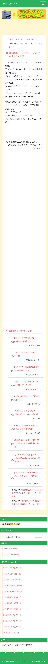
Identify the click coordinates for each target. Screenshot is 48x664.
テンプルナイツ (10, 3)
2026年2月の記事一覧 (12, 568)
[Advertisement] (24, 26)
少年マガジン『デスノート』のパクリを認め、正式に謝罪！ (26, 476)
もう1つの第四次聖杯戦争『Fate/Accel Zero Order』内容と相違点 (27, 458)
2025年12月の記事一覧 (12, 579)
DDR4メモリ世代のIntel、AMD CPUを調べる (25, 339)
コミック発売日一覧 (11, 554)
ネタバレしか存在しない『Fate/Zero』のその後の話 (26, 412)
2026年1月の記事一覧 (12, 574)
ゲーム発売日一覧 (10, 548)
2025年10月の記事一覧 (12, 591)
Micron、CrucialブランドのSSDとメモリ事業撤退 (26, 427)
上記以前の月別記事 (11, 632)
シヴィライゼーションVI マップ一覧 (26, 354)
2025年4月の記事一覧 (12, 627)
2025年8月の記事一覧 (12, 603)
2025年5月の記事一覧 (12, 621)
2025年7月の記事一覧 (12, 609)
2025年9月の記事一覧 (12, 597)
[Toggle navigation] (43, 3)
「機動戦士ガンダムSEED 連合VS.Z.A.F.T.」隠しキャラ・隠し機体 (27, 493)
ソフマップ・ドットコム (15, 62)
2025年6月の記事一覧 (12, 615)
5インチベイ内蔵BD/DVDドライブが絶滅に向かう (26, 369)
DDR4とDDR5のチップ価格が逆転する (27, 398)
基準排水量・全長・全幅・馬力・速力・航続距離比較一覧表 (26, 443)
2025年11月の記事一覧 (12, 585)
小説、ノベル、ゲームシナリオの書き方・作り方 (26, 383)
